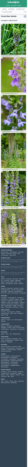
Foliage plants (16, 326)
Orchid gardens (14, 362)
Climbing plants (13, 252)
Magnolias (17, 280)
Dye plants (8, 338)
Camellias (16, 288)
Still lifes (19, 349)
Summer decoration (6, 351)
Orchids (9, 327)
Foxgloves (3, 301)
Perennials (9, 253)
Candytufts (3, 297)
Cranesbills (11, 299)
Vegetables (9, 341)
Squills (2, 315)
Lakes (15, 381)
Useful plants (12, 255)
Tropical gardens (5, 365)
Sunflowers (15, 307)
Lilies (15, 313)
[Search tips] (25, 11)
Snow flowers (15, 293)
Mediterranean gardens (17, 360)
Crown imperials (11, 312)
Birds (2, 381)
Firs (2, 280)
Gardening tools (5, 373)
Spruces (16, 283)
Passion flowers (20, 327)
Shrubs (14, 253)
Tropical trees (21, 329)
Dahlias (17, 299)
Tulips (6, 315)
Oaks (16, 282)
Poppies (14, 305)
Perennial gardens (5, 363)
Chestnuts (8, 279)
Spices (21, 340)
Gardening (20, 371)
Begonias (3, 326)
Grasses (16, 301)
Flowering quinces (5, 290)
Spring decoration (11, 349)
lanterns (3, 374)
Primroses (20, 305)
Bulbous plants (4, 252)
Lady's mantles (15, 302)
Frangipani (3, 327)
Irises (9, 302)
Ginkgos (12, 280)
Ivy (12, 319)
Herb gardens (20, 359)
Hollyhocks (3, 302)
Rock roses (3, 293)
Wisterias (3, 321)
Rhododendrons (18, 291)
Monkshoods (10, 304)
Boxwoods (10, 288)
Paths (7, 374)
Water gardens (4, 367)
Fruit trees (6, 280)
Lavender (3, 304)
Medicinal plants (9, 340)
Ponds (22, 374)
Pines (19, 282)
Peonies (22, 304)
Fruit (20, 338)
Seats (8, 376)
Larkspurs (22, 302)
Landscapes (21, 381)
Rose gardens (14, 363)
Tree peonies (22, 293)
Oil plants (16, 340)
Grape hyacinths (5, 313)
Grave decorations (20, 348)
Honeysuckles (19, 290)
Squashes (3, 341)
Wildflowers (14, 382)
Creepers (8, 319)
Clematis (3, 319)
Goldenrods (10, 301)
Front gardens (4, 359)
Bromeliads (9, 326)
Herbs (2, 340)
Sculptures (3, 376)
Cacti (10, 334)
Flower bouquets (10, 348)
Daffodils (18, 312)
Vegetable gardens (15, 365)
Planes (2, 283)
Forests (6, 381)
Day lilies (22, 299)
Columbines (20, 297)
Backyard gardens (15, 356)
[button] (25, 16)
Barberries (3, 288)
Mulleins (16, 304)
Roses (9, 293)
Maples (3, 282)
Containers (3, 371)
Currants (21, 288)
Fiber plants (15, 338)
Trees (18, 253)
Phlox (2, 305)
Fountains (14, 371)
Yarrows (22, 307)
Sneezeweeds (8, 307)
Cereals (3, 338)
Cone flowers (4, 299)
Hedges (20, 373)
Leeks (11, 313)
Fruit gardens (12, 359)
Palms (13, 327)
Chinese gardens (5, 357)
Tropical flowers (5, 329)
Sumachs (21, 283)
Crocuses (3, 312)
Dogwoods (22, 279)
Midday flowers (17, 334)
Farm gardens (13, 357)
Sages (2, 307)
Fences (9, 371)
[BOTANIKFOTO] (13, 2)
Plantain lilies (8, 305)
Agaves (3, 334)
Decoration (21, 252)
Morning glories (18, 319)
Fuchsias (13, 290)
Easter (19, 346)
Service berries (9, 283)
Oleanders (10, 291)
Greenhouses (13, 373)
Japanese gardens (5, 360)
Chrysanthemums (12, 297)
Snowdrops (20, 313)
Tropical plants (4, 255)
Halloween (3, 349)
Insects (11, 381)
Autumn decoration (6, 346)
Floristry (3, 348)
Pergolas (18, 374)
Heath (20, 301)
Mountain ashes (10, 282)
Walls (12, 376)
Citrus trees (15, 279)
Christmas (14, 346)
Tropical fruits (13, 329)
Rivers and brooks (5, 382)
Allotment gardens (5, 356)
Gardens (3, 253)
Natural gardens (5, 362)
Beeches (3, 279)
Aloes (7, 334)
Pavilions (12, 374)
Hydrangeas (4, 291)
